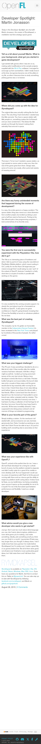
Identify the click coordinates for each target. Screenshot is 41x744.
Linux (31, 571)
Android (4, 571)
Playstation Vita (27, 569)
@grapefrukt (18, 576)
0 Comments (22, 587)
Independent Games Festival (22, 328)
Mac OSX (24, 571)
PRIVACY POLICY (7, 739)
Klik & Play (18, 68)
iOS (35, 569)
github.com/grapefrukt (10, 583)
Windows (17, 571)
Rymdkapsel (6, 569)
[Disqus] (20, 618)
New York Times (23, 330)
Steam (10, 571)
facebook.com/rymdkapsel (11, 581)
